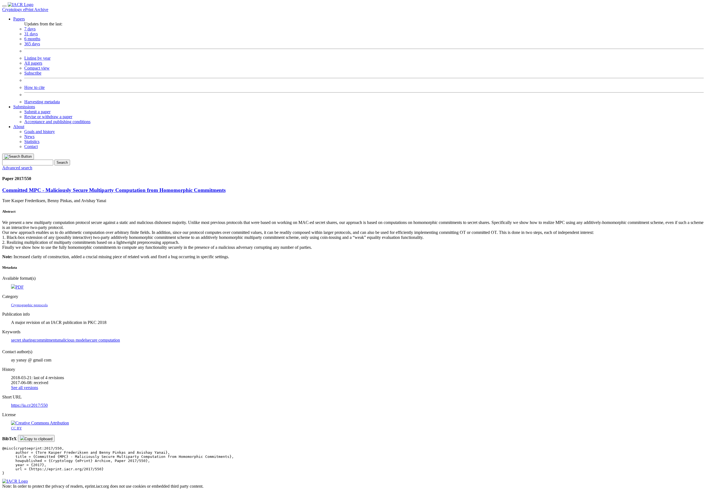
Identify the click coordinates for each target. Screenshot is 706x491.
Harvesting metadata (42, 101)
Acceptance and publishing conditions (57, 121)
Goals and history (39, 131)
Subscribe (32, 73)
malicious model (72, 340)
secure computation (103, 340)
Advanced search (17, 167)
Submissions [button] (24, 106)
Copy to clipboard (38, 439)
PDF (19, 287)
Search (62, 162)
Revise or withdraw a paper (48, 116)
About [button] (18, 126)
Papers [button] (19, 19)
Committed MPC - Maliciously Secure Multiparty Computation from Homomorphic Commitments (114, 190)
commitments (46, 340)
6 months (32, 38)
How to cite (34, 87)
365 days (32, 43)
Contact (31, 146)
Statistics (31, 141)
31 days (31, 33)
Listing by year (37, 58)
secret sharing (23, 340)
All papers (33, 63)
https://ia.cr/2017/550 (29, 405)
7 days (30, 29)
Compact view (37, 68)
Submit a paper (37, 111)
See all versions (24, 387)
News (29, 136)
